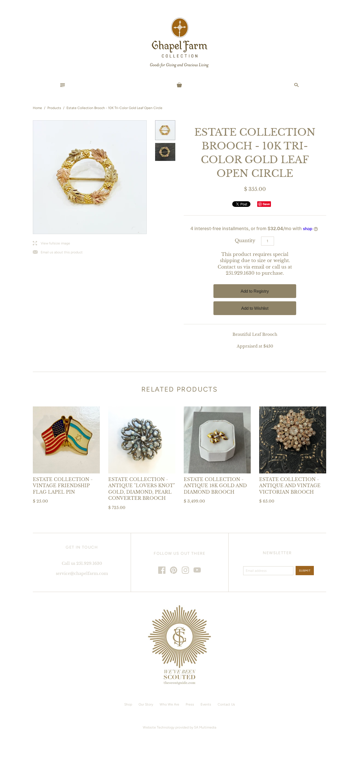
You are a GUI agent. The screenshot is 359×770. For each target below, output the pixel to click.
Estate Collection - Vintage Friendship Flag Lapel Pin (63, 486)
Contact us (230, 267)
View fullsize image (51, 243)
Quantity (245, 240)
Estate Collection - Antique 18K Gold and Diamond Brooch (215, 486)
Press (190, 704)
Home (37, 108)
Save (266, 204)
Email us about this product (58, 252)
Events (206, 704)
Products (54, 108)
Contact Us (226, 704)
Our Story (146, 704)
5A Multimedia (205, 727)
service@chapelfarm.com (82, 573)
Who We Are (169, 704)
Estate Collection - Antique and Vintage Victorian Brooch (290, 486)
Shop (128, 704)
